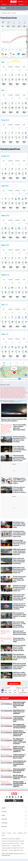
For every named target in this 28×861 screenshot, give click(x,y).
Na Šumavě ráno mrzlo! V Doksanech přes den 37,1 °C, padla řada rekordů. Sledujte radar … (19, 588)
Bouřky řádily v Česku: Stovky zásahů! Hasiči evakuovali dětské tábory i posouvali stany (19, 448)
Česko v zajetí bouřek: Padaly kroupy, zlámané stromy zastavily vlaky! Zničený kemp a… (19, 560)
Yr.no (21, 401)
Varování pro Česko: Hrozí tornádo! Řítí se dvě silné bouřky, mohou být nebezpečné (19, 542)
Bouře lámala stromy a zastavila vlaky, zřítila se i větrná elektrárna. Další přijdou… (19, 524)
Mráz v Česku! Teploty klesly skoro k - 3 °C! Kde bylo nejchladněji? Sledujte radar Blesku (19, 624)
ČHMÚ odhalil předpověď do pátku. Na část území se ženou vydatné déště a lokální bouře (19, 551)
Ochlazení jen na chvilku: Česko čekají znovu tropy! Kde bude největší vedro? (19, 674)
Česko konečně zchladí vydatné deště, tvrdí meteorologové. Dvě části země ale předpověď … (19, 597)
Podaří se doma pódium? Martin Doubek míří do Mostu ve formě (19, 770)
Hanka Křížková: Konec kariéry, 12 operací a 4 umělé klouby (19, 711)
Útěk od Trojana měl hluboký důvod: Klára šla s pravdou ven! (19, 777)
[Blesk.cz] (13, 1)
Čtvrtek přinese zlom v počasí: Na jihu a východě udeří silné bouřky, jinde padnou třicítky (19, 533)
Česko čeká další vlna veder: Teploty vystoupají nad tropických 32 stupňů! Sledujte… (19, 656)
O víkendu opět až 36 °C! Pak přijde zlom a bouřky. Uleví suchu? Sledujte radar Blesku (19, 606)
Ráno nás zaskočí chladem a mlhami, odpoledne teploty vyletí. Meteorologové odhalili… (19, 427)
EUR (6, 690)
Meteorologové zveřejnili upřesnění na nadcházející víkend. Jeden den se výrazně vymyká (19, 666)
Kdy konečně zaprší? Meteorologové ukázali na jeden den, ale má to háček (19, 632)
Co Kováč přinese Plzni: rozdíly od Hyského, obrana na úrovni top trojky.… (19, 719)
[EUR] (3, 690)
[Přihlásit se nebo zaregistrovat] (25, 1)
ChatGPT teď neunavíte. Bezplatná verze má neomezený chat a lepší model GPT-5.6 (19, 749)
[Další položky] (26, 4)
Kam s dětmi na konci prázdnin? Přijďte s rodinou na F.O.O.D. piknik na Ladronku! (19, 741)
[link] (7, 797)
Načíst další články (14, 683)
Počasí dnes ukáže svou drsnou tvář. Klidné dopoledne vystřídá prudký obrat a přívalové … (19, 490)
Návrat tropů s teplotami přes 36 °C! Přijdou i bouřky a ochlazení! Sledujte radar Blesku (19, 647)
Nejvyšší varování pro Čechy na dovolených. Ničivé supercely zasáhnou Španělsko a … (14, 420)
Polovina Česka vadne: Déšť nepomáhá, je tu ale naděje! (19, 639)
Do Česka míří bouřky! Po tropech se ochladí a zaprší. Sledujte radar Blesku (19, 579)
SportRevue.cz (5, 756)
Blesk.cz (3, 704)
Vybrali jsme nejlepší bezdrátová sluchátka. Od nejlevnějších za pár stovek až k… (19, 784)
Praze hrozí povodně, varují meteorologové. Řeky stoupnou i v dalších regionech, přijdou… (19, 458)
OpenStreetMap (20, 377)
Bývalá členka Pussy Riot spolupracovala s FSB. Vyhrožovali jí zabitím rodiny (19, 704)
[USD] (3, 692)
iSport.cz (3, 718)
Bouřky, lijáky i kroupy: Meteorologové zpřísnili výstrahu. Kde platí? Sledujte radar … (19, 570)
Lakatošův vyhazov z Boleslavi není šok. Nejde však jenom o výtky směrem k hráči (19, 733)
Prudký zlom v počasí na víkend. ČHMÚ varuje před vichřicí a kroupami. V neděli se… (19, 480)
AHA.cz (3, 710)
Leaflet (14, 377)
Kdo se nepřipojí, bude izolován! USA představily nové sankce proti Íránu (19, 726)
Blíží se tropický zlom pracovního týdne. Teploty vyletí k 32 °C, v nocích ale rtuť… (19, 615)
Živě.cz (3, 749)
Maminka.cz (4, 740)
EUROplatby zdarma (21, 687)
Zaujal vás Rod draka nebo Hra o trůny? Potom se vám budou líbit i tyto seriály (19, 763)
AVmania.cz (4, 762)
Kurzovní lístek (5, 687)
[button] (9, 800)
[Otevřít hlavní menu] (1, 1)
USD (6, 692)
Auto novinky (4, 770)
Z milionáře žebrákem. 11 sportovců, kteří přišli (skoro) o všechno (19, 756)
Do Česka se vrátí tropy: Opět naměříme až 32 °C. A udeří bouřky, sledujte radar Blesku (19, 439)
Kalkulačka (22, 692)
